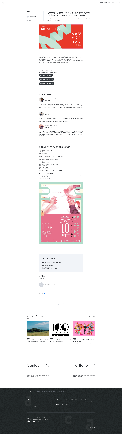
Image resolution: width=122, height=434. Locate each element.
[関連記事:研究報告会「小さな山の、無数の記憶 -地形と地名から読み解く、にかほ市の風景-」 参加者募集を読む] (38, 328)
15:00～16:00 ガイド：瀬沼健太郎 (46, 83)
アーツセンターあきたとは (65, 399)
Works (109, 2)
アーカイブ (84, 401)
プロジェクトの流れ (90, 401)
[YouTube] (40, 421)
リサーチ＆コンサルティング (70, 401)
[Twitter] (36, 421)
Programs (105, 2)
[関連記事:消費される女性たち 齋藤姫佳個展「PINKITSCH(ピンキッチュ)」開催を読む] (84, 328)
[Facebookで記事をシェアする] (45, 293)
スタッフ (82, 399)
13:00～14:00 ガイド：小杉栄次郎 (46, 79)
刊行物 (67, 404)
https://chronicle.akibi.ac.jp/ (44, 178)
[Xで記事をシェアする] (47, 293)
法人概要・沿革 (77, 399)
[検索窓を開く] (116, 2)
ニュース (28, 338)
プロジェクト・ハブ (78, 401)
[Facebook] (34, 421)
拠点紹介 (72, 399)
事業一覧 (63, 401)
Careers (113, 2)
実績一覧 (63, 404)
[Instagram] (38, 421)
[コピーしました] (42, 293)
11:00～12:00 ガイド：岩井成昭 (46, 75)
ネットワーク (86, 399)
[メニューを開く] (119, 3)
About (98, 2)
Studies (101, 2)
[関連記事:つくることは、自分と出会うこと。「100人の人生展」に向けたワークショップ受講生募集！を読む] (61, 328)
